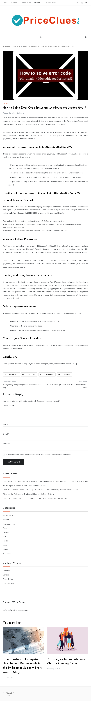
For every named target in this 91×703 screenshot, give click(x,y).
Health (5, 541)
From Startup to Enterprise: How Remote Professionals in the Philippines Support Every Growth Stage (45, 481)
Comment (8, 406)
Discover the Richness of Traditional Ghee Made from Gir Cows (29, 494)
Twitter (31, 374)
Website (6, 443)
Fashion (6, 519)
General (6, 103)
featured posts (9, 524)
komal (21, 113)
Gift (4, 536)
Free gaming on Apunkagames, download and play (22, 386)
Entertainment (9, 515)
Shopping (7, 553)
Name (6, 424)
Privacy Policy (50, 3)
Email (6, 434)
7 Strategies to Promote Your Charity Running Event (24, 485)
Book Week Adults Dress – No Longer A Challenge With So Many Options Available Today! (40, 490)
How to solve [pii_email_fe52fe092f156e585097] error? (67, 386)
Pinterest (49, 374)
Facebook (13, 374)
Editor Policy (26, 3)
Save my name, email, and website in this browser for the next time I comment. (38, 454)
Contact (14, 3)
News (5, 549)
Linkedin (66, 374)
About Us (37, 3)
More (5, 545)
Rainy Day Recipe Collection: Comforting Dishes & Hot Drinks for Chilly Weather (35, 498)
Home (5, 3)
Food (5, 528)
